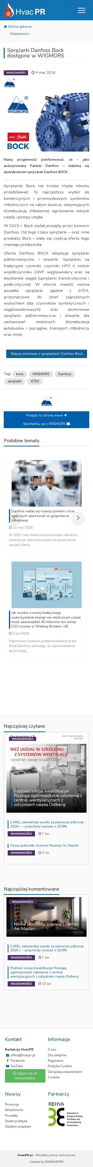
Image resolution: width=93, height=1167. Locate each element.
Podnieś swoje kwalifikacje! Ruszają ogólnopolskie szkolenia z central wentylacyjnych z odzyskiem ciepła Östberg (44, 972)
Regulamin (55, 1061)
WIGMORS (40, 374)
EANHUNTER (54, 1162)
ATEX (35, 381)
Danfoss (64, 374)
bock (20, 374)
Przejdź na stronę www (45, 415)
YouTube (16, 1066)
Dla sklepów (57, 1055)
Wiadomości (19, 33)
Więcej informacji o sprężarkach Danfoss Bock (46, 353)
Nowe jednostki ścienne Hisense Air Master (44, 845)
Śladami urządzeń (18, 1126)
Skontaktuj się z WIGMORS (44, 423)
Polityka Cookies (60, 1066)
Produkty (11, 1116)
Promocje (12, 1104)
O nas (52, 1049)
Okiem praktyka (16, 1121)
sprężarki (15, 381)
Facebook (17, 1061)
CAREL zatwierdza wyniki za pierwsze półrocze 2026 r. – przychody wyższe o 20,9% (47, 824)
